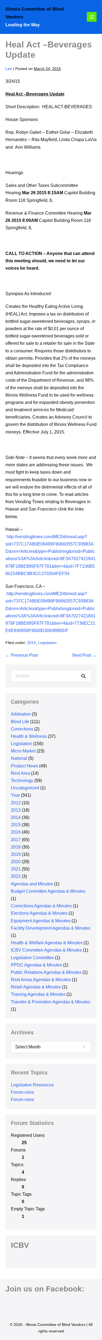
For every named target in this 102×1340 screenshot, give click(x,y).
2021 (16, 869)
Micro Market (23, 751)
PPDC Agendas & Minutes (36, 965)
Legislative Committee (32, 957)
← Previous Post (21, 655)
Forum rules (22, 1092)
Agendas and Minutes (32, 884)
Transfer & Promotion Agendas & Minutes (50, 1002)
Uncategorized (25, 788)
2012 (16, 802)
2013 (16, 810)
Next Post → (84, 655)
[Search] (83, 676)
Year (15, 795)
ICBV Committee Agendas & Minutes (46, 950)
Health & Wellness (29, 736)
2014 (16, 817)
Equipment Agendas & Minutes (40, 920)
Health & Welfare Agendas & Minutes (46, 942)
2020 (16, 861)
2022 (16, 876)
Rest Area (20, 773)
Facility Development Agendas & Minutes (50, 928)
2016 (16, 832)
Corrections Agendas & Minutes (41, 906)
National (19, 758)
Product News (24, 766)
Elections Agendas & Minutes (39, 913)
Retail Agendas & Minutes (36, 987)
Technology (22, 780)
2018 (16, 847)
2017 (16, 839)
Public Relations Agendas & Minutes (46, 972)
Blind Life (20, 721)
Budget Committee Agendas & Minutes (48, 891)
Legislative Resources (32, 1085)
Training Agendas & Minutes (38, 994)
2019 (16, 854)
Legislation (47, 642)
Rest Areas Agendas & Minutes (41, 979)
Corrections (22, 729)
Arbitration (21, 714)
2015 (31, 642)
